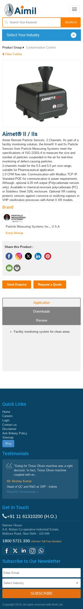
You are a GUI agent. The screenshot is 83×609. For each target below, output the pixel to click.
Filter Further (13, 54)
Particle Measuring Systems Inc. (28, 226)
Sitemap (7, 437)
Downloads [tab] (41, 311)
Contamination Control (41, 47)
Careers (7, 416)
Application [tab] (41, 302)
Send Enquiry (17, 284)
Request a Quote (50, 284)
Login (5, 420)
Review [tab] (41, 320)
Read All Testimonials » (22, 491)
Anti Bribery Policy (14, 433)
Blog (8, 443)
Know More (13, 233)
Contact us (9, 424)
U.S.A (56, 226)
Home (6, 412)
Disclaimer (9, 429)
